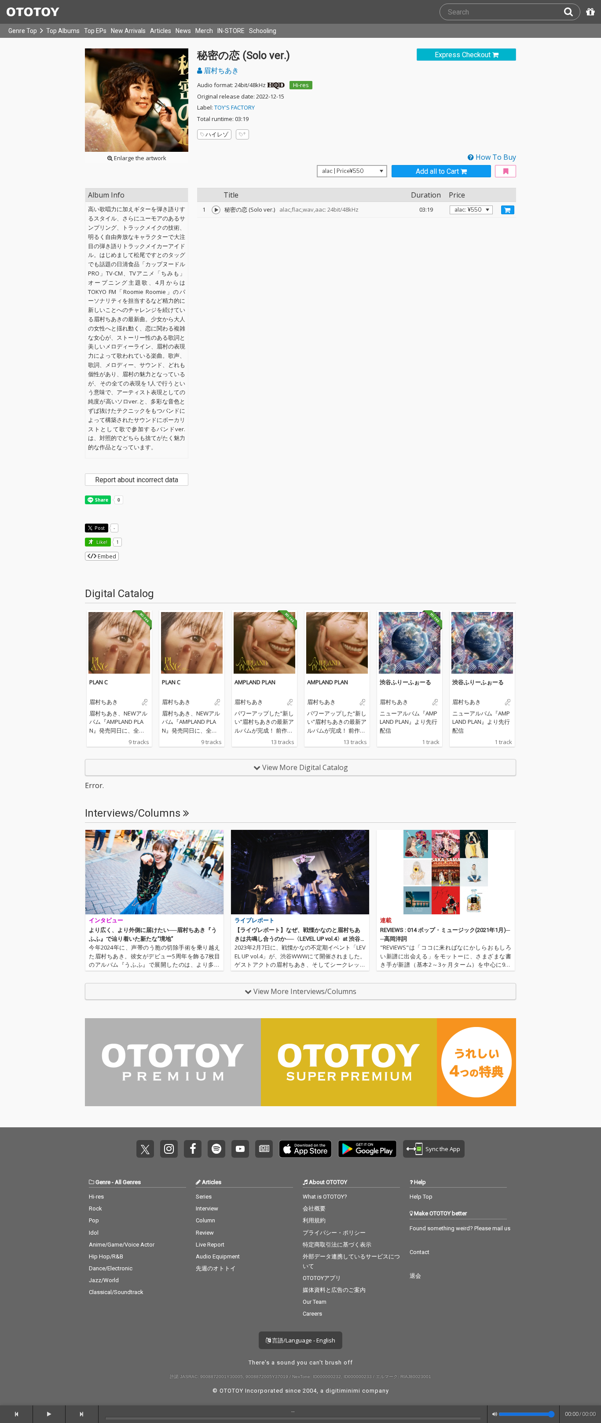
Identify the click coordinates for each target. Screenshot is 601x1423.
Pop (94, 1220)
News (183, 30)
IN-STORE (231, 30)
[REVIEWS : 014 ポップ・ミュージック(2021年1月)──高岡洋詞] (446, 872)
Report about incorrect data (136, 480)
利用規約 (314, 1220)
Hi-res (301, 85)
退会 (415, 1276)
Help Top (421, 1196)
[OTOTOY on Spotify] (216, 1149)
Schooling (262, 30)
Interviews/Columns (134, 813)
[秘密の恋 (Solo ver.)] (216, 210)
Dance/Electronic (110, 1268)
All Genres (128, 1182)
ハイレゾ (216, 134)
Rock (95, 1208)
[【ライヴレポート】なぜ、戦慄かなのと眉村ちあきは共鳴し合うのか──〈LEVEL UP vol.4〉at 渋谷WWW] (300, 872)
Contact (419, 1252)
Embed (106, 556)
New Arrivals (128, 30)
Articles (160, 30)
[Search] (572, 12)
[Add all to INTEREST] (505, 171)
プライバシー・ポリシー (334, 1232)
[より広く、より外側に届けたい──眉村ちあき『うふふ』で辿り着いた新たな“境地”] (154, 872)
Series (204, 1196)
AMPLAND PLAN (255, 682)
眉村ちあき (220, 70)
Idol (94, 1232)
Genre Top (22, 30)
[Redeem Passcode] (589, 12)
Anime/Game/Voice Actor (121, 1244)
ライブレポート (255, 920)
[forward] (82, 1414)
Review (205, 1232)
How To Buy (495, 157)
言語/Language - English (303, 1340)
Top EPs (95, 30)
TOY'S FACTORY (234, 107)
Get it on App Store (305, 1149)
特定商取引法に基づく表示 (337, 1244)
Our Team (314, 1301)
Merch (204, 30)
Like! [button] (101, 542)
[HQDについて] (276, 85)
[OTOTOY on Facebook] (193, 1149)
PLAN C (98, 682)
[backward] (16, 1414)
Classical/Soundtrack (116, 1292)
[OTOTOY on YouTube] (240, 1149)
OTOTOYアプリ (322, 1278)
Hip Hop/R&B (106, 1256)
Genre (102, 1182)
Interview (207, 1208)
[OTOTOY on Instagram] (169, 1149)
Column (205, 1220)
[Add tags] (242, 134)
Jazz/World (104, 1280)
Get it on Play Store (367, 1149)
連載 (386, 920)
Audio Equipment (218, 1256)
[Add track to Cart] (507, 209)
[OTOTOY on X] (145, 1149)
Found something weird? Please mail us (460, 1228)
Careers (312, 1313)
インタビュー (106, 920)
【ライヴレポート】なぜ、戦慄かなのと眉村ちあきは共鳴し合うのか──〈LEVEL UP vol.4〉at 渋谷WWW (300, 938)
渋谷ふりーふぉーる (405, 682)
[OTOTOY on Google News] (264, 1149)
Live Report (210, 1244)
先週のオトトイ (216, 1268)
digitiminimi (343, 1390)
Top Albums (63, 30)
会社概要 (314, 1208)
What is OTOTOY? (325, 1196)
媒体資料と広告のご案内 (334, 1290)
